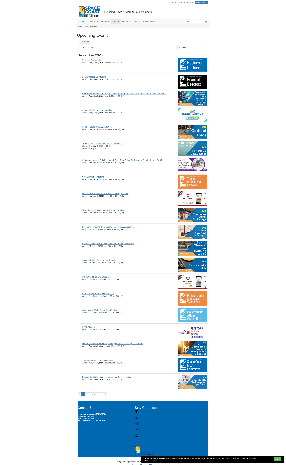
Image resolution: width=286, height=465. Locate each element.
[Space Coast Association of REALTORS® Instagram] (171, 423)
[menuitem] (172, 2)
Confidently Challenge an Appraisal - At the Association (106, 376)
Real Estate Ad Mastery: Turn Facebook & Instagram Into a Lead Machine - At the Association (124, 93)
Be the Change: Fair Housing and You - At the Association (108, 243)
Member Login (201, 2)
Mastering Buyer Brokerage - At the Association (103, 210)
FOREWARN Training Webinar (95, 276)
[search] (206, 21)
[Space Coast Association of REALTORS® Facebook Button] (171, 412)
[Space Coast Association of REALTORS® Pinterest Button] (171, 435)
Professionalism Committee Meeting (98, 293)
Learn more (153, 460)
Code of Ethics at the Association (97, 126)
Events (80, 26)
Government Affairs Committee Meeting (99, 310)
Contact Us (172, 2)
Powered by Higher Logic (143, 464)
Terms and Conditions (185, 2)
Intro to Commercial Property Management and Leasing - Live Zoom (112, 343)
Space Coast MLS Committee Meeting (99, 360)
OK (278, 459)
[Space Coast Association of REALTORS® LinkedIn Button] (171, 429)
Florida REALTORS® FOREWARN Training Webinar (105, 193)
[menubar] (181, 2)
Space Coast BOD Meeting (94, 76)
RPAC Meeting (88, 326)
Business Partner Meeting (93, 60)
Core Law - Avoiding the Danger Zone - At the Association (108, 226)
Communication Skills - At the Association (100, 260)
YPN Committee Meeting (93, 176)
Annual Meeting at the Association (97, 110)
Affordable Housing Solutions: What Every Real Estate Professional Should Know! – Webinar (123, 160)
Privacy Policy (139, 443)
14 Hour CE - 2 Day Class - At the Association (102, 143)
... (102, 394)
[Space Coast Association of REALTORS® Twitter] (171, 418)
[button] (92, 21)
